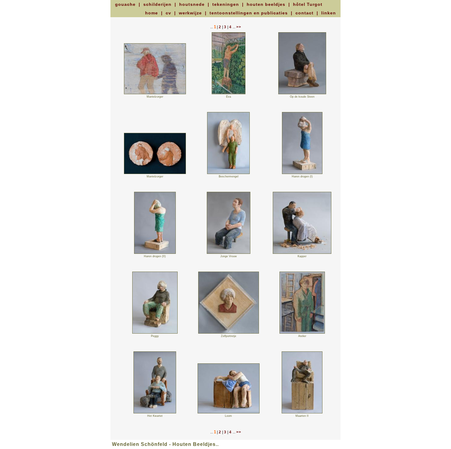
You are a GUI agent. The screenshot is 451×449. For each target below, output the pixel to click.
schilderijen (158, 4)
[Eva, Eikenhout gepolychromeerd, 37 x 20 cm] (228, 93)
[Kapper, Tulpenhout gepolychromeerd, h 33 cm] (302, 252)
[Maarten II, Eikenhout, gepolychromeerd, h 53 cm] (302, 412)
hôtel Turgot (307, 4)
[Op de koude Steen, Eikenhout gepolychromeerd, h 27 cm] (302, 93)
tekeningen (226, 4)
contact (305, 12)
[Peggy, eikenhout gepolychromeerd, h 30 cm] (155, 332)
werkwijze (191, 12)
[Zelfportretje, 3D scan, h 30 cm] (228, 332)
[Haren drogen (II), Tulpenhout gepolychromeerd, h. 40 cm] (155, 252)
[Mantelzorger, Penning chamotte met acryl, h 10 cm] (155, 173)
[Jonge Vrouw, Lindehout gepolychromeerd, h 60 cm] (228, 252)
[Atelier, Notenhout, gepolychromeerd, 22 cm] (302, 332)
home (152, 12)
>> (238, 27)
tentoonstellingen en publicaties (249, 12)
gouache (126, 4)
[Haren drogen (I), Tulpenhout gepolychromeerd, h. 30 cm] (302, 173)
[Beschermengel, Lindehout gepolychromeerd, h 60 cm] (228, 173)
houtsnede (192, 4)
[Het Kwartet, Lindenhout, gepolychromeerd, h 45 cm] (154, 412)
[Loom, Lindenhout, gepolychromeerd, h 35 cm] (229, 412)
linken (328, 12)
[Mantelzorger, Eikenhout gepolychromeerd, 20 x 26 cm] (155, 93)
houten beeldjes (267, 4)
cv (169, 12)
